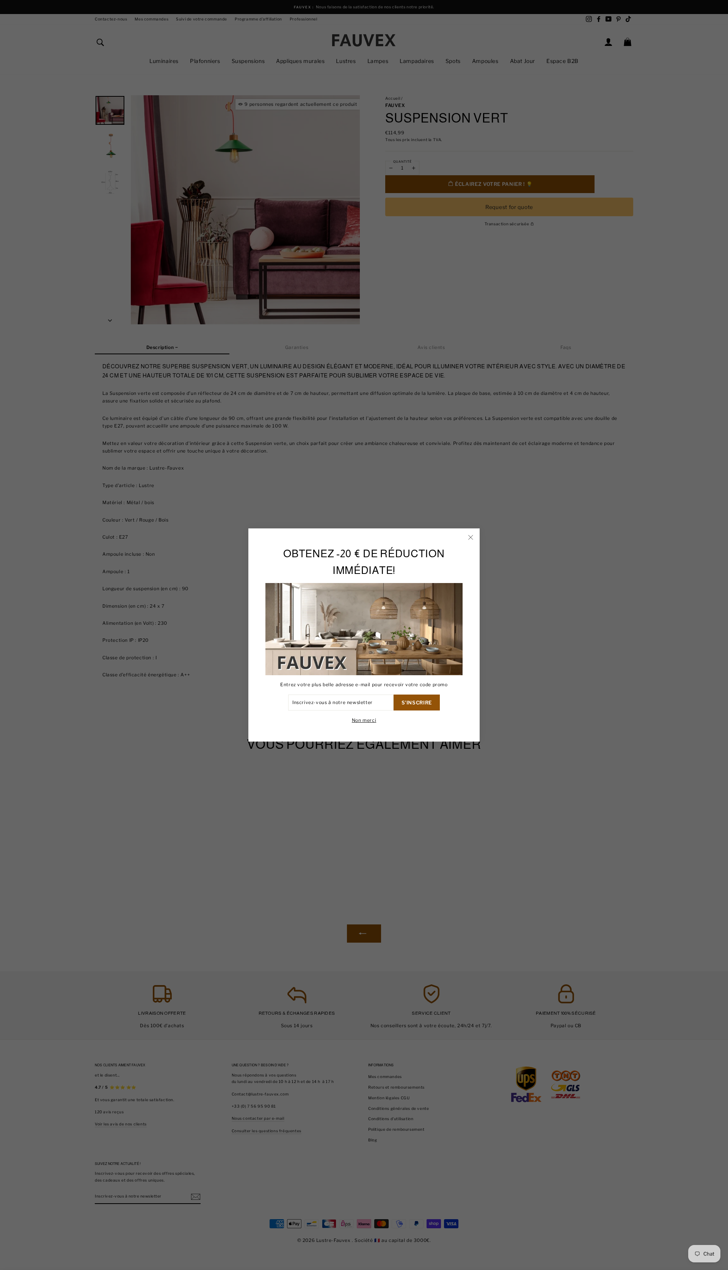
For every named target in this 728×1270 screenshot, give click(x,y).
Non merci (364, 720)
